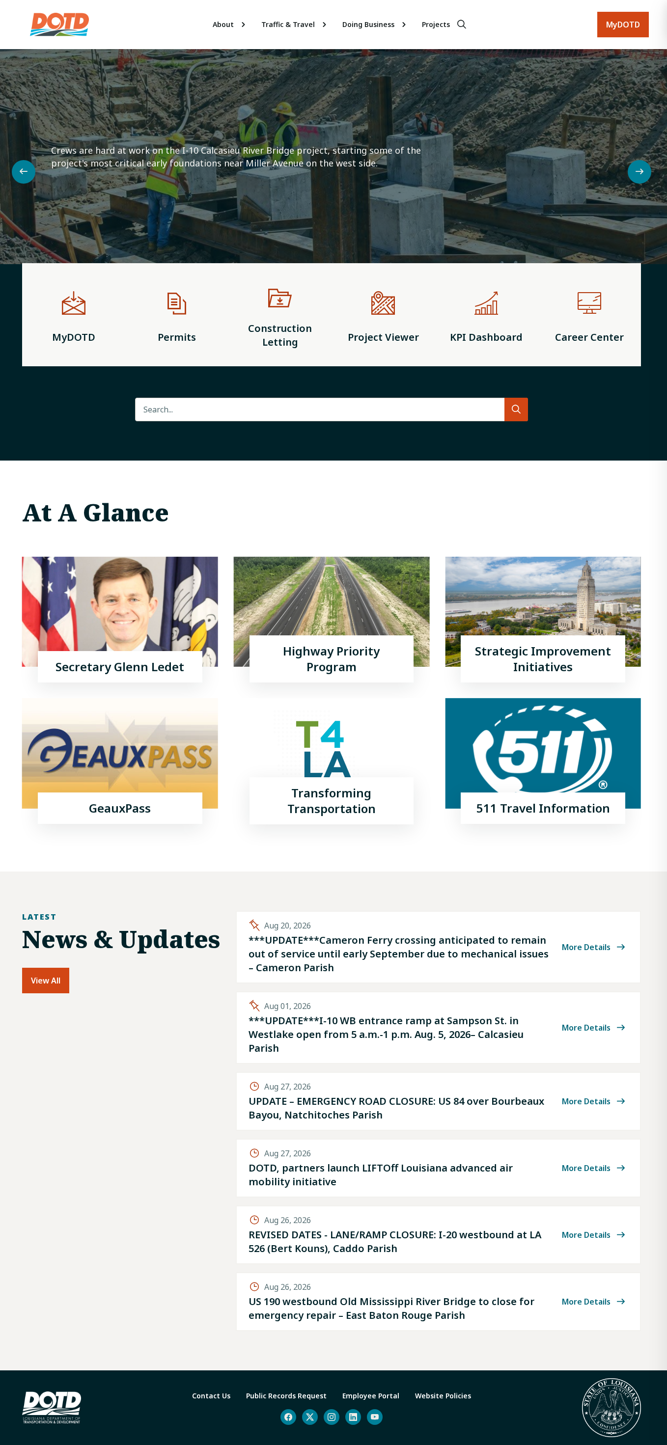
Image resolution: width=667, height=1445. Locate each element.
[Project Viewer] (383, 314)
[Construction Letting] (280, 314)
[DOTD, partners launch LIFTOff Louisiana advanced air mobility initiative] (438, 1168)
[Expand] (243, 24)
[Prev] (23, 172)
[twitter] (310, 1417)
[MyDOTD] (73, 314)
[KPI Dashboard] (486, 314)
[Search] (461, 24)
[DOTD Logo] (59, 24)
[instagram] (331, 1417)
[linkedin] (353, 1417)
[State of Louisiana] (611, 1407)
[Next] (639, 172)
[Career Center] (589, 314)
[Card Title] (120, 619)
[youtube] (375, 1417)
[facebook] (288, 1417)
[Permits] (176, 314)
